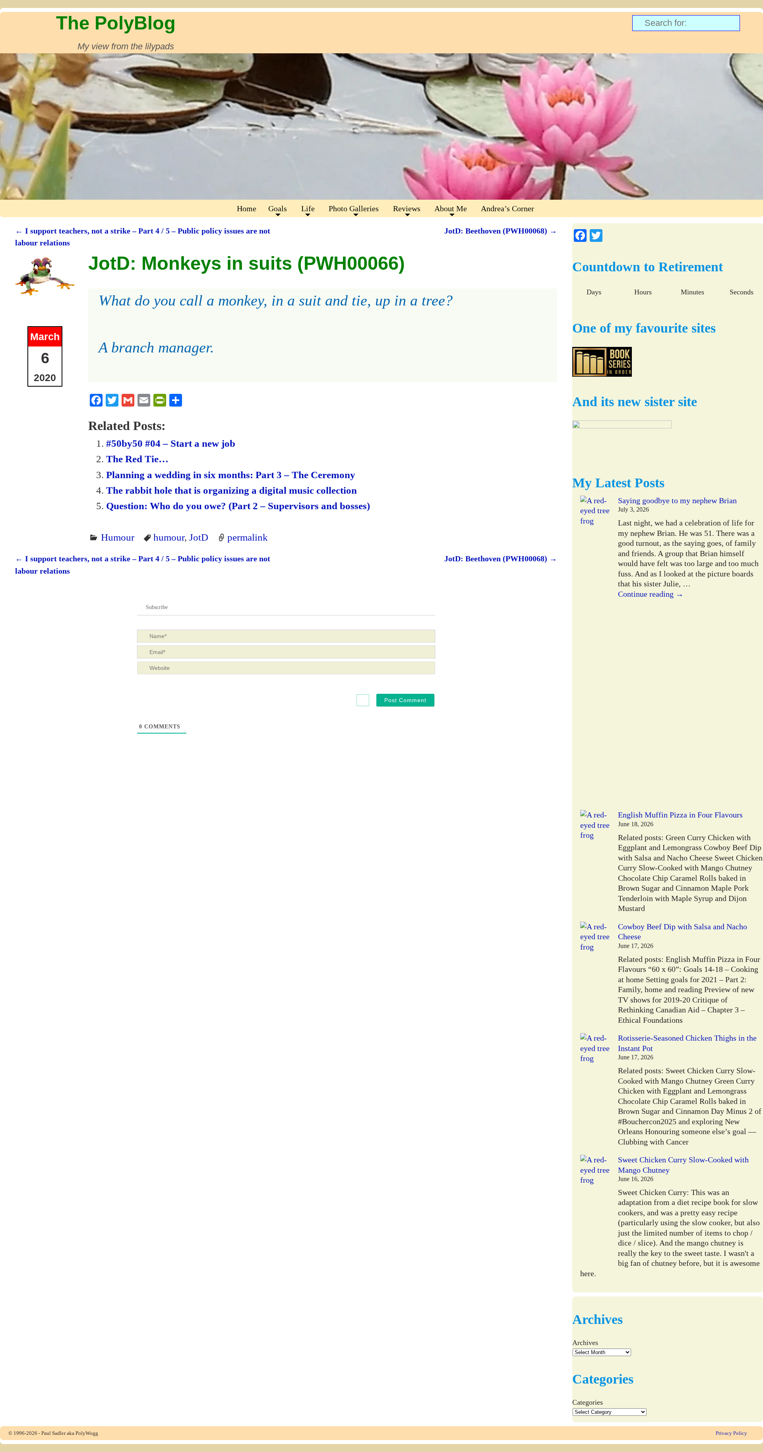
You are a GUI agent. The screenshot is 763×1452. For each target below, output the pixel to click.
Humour (117, 537)
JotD (198, 537)
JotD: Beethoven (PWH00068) (500, 230)
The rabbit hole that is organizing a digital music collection (231, 490)
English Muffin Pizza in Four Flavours (680, 814)
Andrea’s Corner (507, 208)
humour (168, 537)
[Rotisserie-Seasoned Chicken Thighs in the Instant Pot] (595, 1089)
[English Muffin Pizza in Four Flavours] (595, 866)
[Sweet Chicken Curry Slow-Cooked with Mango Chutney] (595, 1211)
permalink (247, 537)
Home (246, 208)
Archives (585, 1343)
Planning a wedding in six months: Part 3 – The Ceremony (230, 474)
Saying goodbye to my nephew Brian (677, 500)
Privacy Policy (731, 1433)
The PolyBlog (116, 22)
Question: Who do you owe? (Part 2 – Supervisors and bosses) (238, 505)
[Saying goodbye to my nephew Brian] (595, 653)
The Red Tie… (137, 458)
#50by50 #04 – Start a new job (170, 443)
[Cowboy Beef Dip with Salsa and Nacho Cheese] (595, 978)
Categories (587, 1402)
